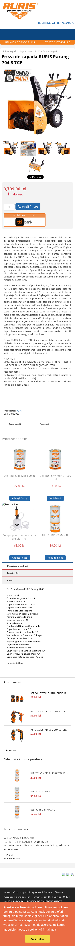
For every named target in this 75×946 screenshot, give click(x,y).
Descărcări (13, 573)
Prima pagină (9, 51)
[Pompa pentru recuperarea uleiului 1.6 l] (19, 518)
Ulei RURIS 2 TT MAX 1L (42, 809)
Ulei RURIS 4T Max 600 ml (19, 475)
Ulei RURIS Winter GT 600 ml (55, 477)
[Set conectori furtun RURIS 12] (17, 698)
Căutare (59, 892)
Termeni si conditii (41, 896)
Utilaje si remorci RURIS (29, 51)
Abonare (11, 750)
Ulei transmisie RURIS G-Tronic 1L (49, 773)
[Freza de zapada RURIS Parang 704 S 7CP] (37, 137)
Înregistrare (35, 892)
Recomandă (15, 424)
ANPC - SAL (19, 901)
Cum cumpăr (20, 892)
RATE (10, 580)
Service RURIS (61, 896)
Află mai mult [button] (47, 929)
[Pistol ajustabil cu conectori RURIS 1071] (17, 735)
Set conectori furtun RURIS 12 (48, 693)
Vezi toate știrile (12, 858)
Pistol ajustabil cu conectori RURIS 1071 (49, 729)
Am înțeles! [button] (37, 938)
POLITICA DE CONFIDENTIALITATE (44, 901)
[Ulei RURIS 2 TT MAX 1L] (17, 812)
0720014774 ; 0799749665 (56, 23)
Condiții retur (23, 896)
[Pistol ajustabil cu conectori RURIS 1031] (17, 717)
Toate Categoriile (57, 42)
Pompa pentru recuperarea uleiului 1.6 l (20, 536)
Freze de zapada (50, 51)
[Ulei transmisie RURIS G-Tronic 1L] (17, 775)
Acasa (7, 892)
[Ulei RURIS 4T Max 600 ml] (19, 459)
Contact (48, 892)
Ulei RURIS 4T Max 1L (55, 535)
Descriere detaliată (17, 565)
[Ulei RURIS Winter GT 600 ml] (55, 459)
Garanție (8, 896)
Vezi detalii (55, 498)
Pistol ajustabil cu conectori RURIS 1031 (49, 711)
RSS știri (10, 855)
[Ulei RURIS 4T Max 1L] (55, 518)
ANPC (7, 901)
